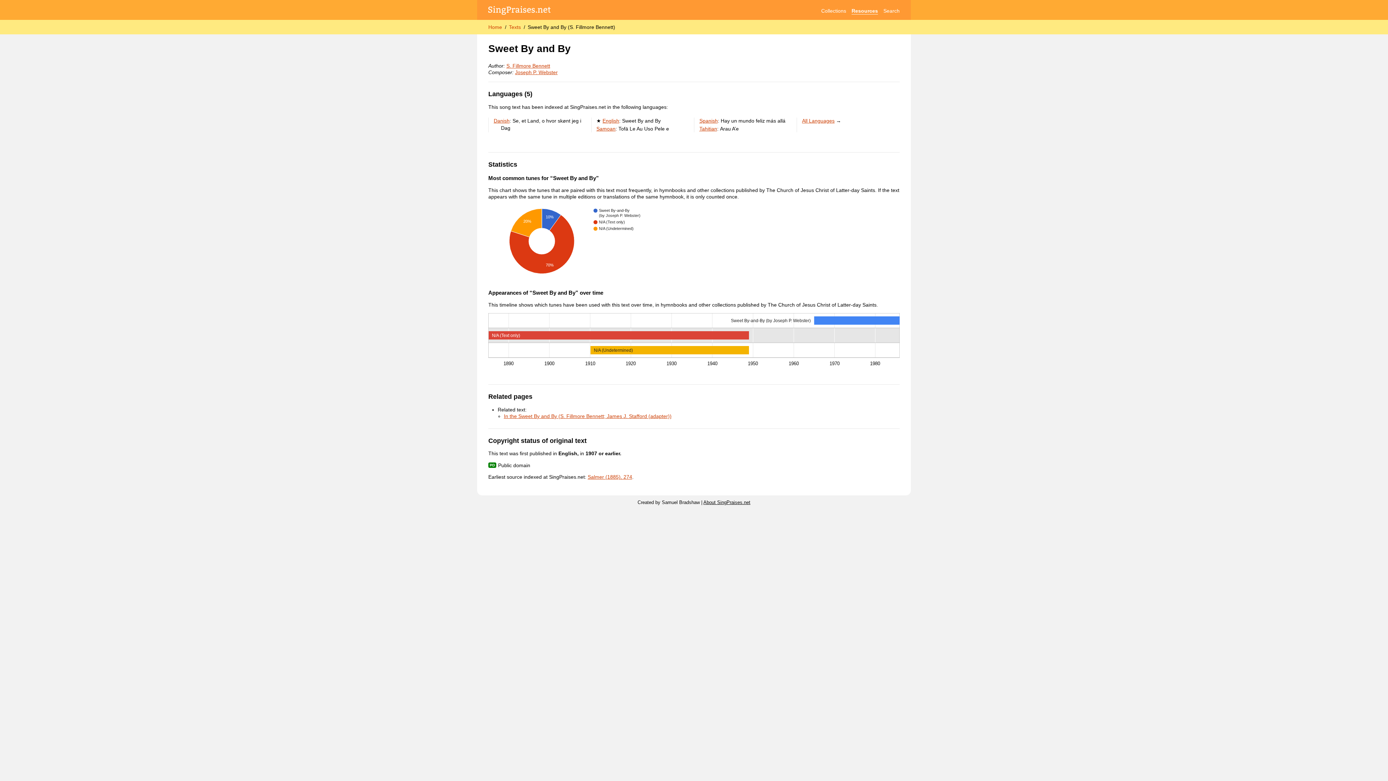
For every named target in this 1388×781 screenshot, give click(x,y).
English (611, 121)
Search (891, 11)
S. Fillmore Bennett (528, 66)
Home (495, 27)
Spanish (708, 121)
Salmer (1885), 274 (610, 477)
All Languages (818, 121)
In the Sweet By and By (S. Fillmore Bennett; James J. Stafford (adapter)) (588, 416)
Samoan (606, 129)
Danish (502, 121)
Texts (515, 27)
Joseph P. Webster (536, 72)
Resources (865, 11)
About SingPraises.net (726, 502)
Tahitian (708, 129)
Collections (833, 11)
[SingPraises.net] (519, 11)
